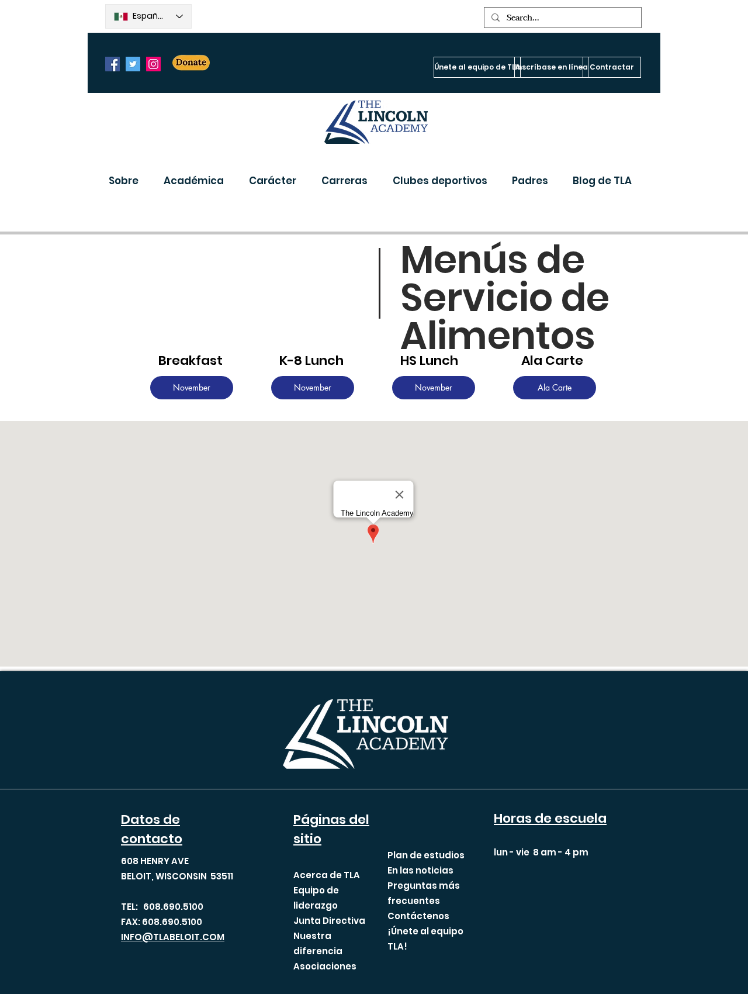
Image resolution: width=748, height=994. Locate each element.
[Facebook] (112, 64)
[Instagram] (153, 64)
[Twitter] (133, 64)
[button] (127, 181)
